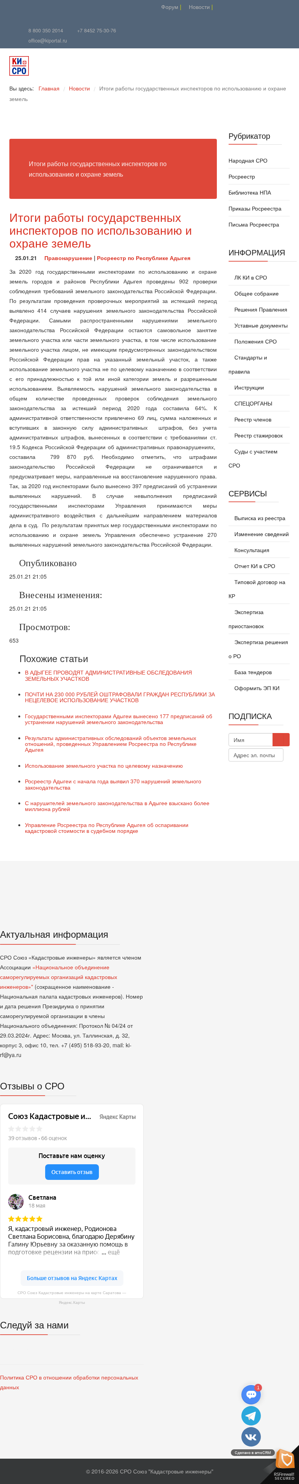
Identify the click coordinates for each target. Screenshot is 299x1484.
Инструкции (248, 387)
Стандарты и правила (248, 364)
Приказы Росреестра (255, 208)
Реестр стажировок (258, 435)
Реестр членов (252, 419)
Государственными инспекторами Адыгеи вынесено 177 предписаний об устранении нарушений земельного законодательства (118, 719)
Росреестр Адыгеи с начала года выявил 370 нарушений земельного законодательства (113, 784)
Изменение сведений (261, 534)
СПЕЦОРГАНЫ (252, 403)
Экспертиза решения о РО (258, 649)
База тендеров (252, 672)
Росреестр (242, 176)
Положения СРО (255, 341)
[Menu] (248, 65)
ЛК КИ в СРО (250, 277)
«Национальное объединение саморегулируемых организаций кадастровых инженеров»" (58, 976)
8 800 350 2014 (45, 30)
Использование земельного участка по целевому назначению (104, 765)
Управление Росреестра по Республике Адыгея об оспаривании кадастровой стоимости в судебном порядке (106, 827)
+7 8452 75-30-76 (96, 30)
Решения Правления (260, 309)
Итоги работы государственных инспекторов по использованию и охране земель (100, 230)
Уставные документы (260, 325)
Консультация (251, 550)
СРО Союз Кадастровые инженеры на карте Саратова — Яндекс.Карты (72, 1298)
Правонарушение (68, 258)
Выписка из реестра (259, 518)
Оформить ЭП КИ (256, 688)
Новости (198, 7)
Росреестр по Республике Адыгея (143, 258)
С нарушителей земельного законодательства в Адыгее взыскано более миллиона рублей (117, 806)
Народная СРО (248, 160)
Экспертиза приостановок (246, 619)
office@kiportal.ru (47, 40)
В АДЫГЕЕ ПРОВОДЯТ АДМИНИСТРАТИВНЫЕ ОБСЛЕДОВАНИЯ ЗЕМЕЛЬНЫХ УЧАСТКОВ (108, 675)
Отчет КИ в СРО (254, 566)
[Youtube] (67, 7)
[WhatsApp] (86, 7)
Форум (169, 7)
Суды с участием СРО (253, 458)
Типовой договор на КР (257, 589)
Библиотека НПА (250, 192)
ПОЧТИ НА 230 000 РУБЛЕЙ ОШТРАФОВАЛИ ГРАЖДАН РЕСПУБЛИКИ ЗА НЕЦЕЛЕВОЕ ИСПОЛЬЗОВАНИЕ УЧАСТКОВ (120, 697)
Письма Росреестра (254, 224)
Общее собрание (256, 293)
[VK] (76, 7)
